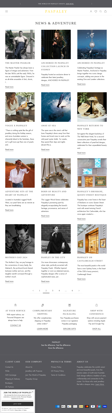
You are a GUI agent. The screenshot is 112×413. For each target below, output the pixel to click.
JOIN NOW (17, 404)
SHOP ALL (96, 329)
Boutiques (9, 383)
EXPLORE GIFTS (69, 329)
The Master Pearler (17, 63)
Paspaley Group (31, 379)
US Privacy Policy (57, 371)
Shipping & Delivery (12, 379)
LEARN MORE (42, 329)
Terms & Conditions (58, 375)
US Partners (9, 387)
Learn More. (99, 384)
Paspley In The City (53, 257)
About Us (28, 367)
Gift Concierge (10, 375)
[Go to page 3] (79, 290)
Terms (25, 410)
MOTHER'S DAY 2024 (16, 257)
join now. (70, 4)
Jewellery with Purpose (33, 371)
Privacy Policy (56, 367)
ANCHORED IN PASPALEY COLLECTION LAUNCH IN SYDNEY (55, 66)
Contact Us (9, 367)
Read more (9, 87)
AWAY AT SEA (48, 126)
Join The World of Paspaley (35, 375)
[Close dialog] (32, 391)
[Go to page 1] (33, 290)
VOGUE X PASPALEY (16, 126)
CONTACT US (15, 325)
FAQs (7, 371)
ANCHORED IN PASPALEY (91, 63)
